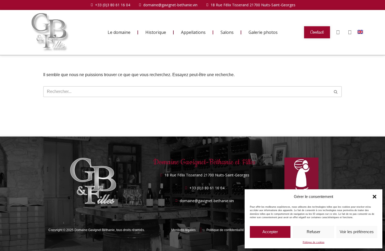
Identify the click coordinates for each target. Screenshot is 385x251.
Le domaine (119, 32)
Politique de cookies (313, 242)
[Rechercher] (336, 91)
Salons (227, 32)
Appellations (193, 32)
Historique (155, 32)
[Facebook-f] (338, 32)
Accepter (270, 231)
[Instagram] (349, 32)
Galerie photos (263, 32)
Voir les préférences (357, 231)
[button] (374, 196)
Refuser (313, 231)
